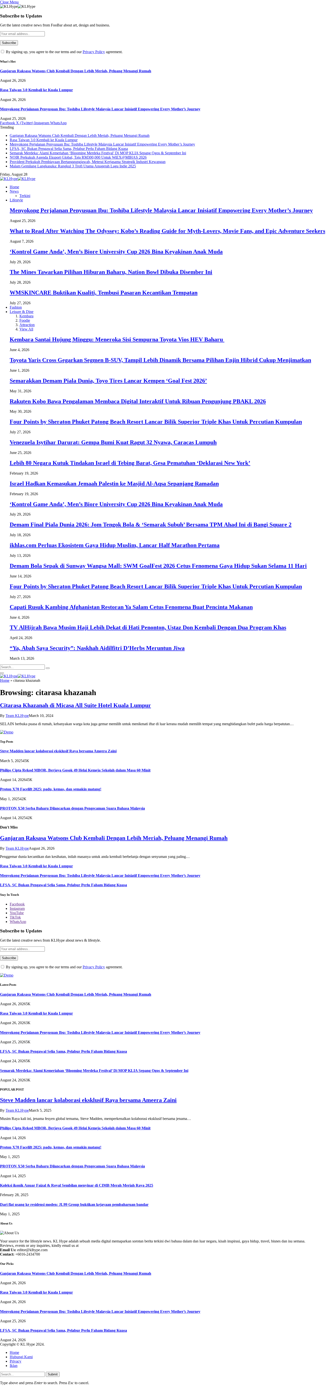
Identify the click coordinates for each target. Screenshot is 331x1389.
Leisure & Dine (21, 312)
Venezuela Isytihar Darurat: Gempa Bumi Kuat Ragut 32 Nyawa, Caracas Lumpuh (113, 442)
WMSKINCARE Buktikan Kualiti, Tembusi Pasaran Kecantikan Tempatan (103, 292)
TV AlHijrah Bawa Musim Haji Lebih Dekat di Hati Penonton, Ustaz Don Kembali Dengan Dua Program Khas (148, 627)
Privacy (15, 1361)
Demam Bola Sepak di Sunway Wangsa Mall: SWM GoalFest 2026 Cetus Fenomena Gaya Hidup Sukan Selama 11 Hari (158, 566)
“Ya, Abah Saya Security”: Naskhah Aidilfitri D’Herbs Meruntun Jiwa (97, 648)
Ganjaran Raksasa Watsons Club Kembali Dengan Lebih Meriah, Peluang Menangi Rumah (75, 71)
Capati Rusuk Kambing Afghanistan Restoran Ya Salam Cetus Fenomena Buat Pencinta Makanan (131, 607)
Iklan (13, 1366)
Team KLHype (17, 716)
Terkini (24, 196)
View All (26, 329)
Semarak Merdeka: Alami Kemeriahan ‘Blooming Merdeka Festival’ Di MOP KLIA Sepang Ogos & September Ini (98, 153)
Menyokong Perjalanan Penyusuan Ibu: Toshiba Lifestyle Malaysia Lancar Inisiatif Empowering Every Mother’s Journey (100, 109)
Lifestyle (16, 200)
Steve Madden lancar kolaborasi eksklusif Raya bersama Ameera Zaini (58, 751)
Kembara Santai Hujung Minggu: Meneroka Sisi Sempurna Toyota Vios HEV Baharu (117, 339)
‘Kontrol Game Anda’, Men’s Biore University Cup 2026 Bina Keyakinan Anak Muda (116, 251)
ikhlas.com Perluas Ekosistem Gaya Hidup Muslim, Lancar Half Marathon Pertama (115, 545)
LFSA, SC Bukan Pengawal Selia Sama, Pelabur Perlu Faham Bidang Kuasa (69, 149)
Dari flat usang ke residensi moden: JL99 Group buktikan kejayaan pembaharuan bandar (74, 1204)
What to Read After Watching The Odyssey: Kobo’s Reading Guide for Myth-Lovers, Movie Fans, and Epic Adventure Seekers (167, 231)
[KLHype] (17, 179)
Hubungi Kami (21, 1357)
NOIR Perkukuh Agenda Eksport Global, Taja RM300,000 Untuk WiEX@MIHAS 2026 (78, 157)
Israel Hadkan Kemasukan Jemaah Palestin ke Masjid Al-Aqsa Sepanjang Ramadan (114, 483)
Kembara (26, 316)
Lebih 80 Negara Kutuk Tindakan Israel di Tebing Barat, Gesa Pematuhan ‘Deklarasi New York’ (130, 463)
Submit (53, 1374)
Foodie (24, 320)
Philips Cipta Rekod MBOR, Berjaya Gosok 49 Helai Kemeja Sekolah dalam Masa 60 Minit (75, 770)
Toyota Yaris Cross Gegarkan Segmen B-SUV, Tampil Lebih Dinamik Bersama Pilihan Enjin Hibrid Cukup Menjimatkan (160, 360)
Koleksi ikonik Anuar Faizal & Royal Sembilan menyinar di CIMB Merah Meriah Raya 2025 (76, 1185)
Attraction (27, 325)
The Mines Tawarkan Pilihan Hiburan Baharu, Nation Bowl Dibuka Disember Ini (111, 272)
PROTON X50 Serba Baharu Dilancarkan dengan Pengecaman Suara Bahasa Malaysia (72, 808)
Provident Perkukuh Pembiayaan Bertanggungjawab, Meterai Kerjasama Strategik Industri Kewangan (88, 162)
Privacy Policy (94, 52)
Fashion (16, 307)
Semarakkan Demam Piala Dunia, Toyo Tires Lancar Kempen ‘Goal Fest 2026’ (108, 381)
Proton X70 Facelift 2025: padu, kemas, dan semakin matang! (50, 789)
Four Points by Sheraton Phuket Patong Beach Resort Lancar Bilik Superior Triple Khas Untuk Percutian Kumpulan (156, 422)
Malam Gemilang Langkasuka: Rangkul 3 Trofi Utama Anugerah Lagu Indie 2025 (73, 166)
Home (14, 187)
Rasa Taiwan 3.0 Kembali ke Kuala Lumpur (36, 90)
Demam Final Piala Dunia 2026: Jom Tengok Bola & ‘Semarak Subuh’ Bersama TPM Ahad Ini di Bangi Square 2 (151, 524)
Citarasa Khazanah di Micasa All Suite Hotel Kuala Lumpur (75, 705)
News (14, 191)
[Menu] (2, 673)
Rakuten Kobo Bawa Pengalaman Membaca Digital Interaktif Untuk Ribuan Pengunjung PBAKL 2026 (138, 401)
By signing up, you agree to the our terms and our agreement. (64, 52)
